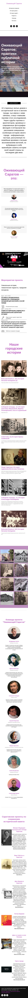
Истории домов (13, 10)
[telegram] (17, 26)
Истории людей (13, 13)
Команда (14, 18)
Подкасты (14, 15)
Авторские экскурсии (14, 8)
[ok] (14, 26)
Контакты (14, 20)
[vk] (11, 26)
